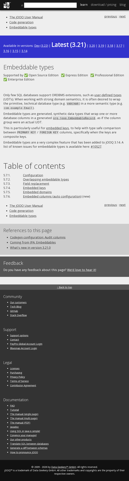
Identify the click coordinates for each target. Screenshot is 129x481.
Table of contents (34, 165)
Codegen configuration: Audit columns (38, 237)
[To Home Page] (7, 8)
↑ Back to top (64, 287)
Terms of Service (19, 381)
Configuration (33, 175)
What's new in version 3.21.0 (30, 248)
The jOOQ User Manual (26, 17)
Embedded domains (37, 192)
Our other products (21, 439)
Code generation (21, 22)
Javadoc (14, 426)
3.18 (110, 46)
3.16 (6, 51)
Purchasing (16, 372)
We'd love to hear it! (81, 270)
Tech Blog (16, 306)
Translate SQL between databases (29, 443)
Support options (19, 335)
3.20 (92, 46)
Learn (84, 5)
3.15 (15, 51)
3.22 (44, 46)
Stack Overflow (18, 315)
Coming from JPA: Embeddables (33, 242)
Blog (123, 5)
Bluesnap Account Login (23, 348)
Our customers (18, 302)
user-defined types (107, 95)
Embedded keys (34, 188)
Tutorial (14, 409)
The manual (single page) (24, 414)
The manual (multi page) (23, 418)
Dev (37, 46)
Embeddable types (22, 27)
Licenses (14, 368)
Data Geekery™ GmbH (63, 467)
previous (110, 16)
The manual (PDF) (20, 422)
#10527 (96, 147)
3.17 (119, 46)
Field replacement (36, 184)
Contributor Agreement (23, 385)
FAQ (12, 405)
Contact (14, 339)
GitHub (14, 311)
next (122, 16)
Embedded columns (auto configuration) (52, 196)
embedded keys (57, 128)
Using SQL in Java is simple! (25, 431)
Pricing (103, 5)
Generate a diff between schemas (29, 448)
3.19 (101, 46)
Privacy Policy (17, 376)
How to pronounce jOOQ (24, 452)
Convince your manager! (23, 435)
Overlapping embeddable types (46, 179)
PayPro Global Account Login (26, 343)
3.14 (24, 51)
